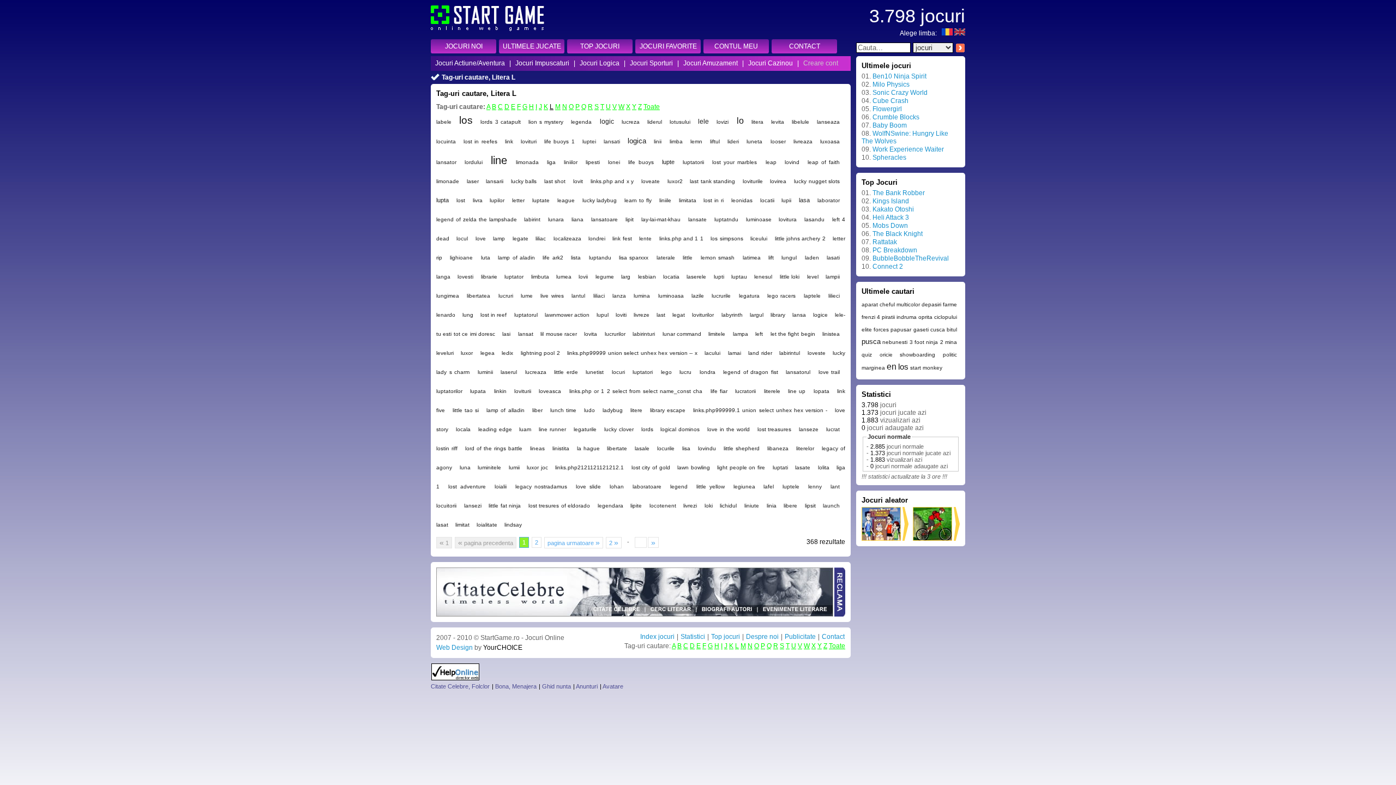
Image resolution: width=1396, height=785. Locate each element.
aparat (870, 304)
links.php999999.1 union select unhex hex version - (760, 410)
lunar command (682, 334)
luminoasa (671, 296)
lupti (719, 277)
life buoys (640, 162)
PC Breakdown (894, 250)
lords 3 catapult (500, 122)
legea (487, 353)
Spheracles (889, 157)
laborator (828, 200)
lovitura (788, 219)
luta (485, 258)
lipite (636, 506)
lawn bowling (693, 467)
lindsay (513, 525)
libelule (800, 122)
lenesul (763, 277)
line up (796, 391)
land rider (760, 353)
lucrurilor (615, 334)
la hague (588, 448)
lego (666, 372)
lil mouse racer (558, 334)
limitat (462, 525)
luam (525, 429)
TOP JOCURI (599, 46)
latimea (752, 258)
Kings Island (890, 201)
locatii (767, 200)
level (813, 277)
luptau (739, 277)
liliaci (599, 296)
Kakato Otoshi (893, 209)
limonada (527, 162)
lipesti (593, 162)
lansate (697, 219)
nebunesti (894, 342)
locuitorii (446, 506)
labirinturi (644, 334)
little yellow (710, 487)
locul (462, 238)
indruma (906, 317)
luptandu (600, 258)
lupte (668, 162)
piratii (888, 317)
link (509, 141)
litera (757, 122)
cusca (937, 330)
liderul (654, 122)
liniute (751, 506)
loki (709, 506)
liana (577, 219)
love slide (588, 487)
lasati (833, 258)
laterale (666, 258)
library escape (667, 410)
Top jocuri (725, 637)
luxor (467, 353)
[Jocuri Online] (487, 29)
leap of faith (824, 162)
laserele (696, 277)
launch (831, 506)
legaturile (585, 429)
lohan (617, 487)
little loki (789, 277)
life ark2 (553, 258)
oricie (886, 355)
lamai (734, 353)
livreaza (803, 141)
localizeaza (567, 238)
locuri (618, 372)
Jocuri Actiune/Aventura (470, 63)
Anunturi (587, 686)
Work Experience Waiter (908, 149)
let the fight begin (793, 334)
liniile (665, 200)
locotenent (662, 506)
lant (835, 487)
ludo (589, 410)
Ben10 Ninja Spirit (899, 76)
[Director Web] (456, 678)
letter (518, 200)
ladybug (613, 410)
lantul (578, 296)
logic (607, 121)
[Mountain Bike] (936, 524)
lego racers (781, 296)
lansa (799, 315)
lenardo (445, 315)
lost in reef (493, 315)
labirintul (789, 353)
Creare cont (820, 63)
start (915, 368)
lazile (697, 296)
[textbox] (883, 48)
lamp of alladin (505, 410)
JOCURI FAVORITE (668, 46)
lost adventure (467, 487)
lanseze (809, 429)
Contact (833, 637)
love (481, 238)
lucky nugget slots (817, 181)
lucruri (505, 296)
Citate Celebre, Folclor (460, 686)
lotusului (680, 122)
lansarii (494, 181)
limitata (687, 200)
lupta (442, 200)
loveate (650, 181)
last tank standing (712, 181)
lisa (686, 448)
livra (478, 200)
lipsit (810, 506)
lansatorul (798, 372)
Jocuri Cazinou (770, 63)
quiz (867, 355)
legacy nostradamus (541, 487)
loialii (501, 487)
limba (676, 141)
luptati (780, 467)
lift (771, 258)
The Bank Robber (898, 193)
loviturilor (703, 315)
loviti (621, 315)
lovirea (778, 181)
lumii (514, 467)
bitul (952, 330)
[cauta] (960, 47)
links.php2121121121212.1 (589, 467)
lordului (474, 162)
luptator (514, 277)
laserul (509, 372)
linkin (500, 391)
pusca (871, 341)
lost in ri (713, 200)
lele (703, 121)
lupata (478, 391)
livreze (641, 315)
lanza (619, 296)
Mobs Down (890, 226)
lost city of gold (650, 467)
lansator (446, 162)
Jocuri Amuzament (710, 63)
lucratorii (745, 391)
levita (777, 122)
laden (812, 258)
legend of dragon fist (750, 372)
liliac (540, 238)
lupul (603, 315)
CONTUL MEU (736, 46)
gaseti (921, 330)
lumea (563, 277)
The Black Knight (897, 234)
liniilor (570, 162)
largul (756, 315)
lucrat (833, 429)
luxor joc (537, 467)
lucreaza (535, 372)
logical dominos (680, 429)
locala (463, 429)
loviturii (522, 391)
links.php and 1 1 (681, 238)
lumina (642, 296)
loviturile (753, 181)
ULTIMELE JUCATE (532, 46)
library (778, 315)
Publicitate (800, 637)
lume (527, 296)
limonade (447, 181)
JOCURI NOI (464, 46)
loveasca (550, 391)
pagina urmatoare (573, 542)
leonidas (742, 200)
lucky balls (524, 181)
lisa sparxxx (633, 258)
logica (637, 141)
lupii (786, 200)
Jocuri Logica (599, 63)
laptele (812, 296)
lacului (712, 353)
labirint (532, 219)
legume (604, 277)
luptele (791, 487)
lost (460, 200)
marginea (873, 368)
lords (647, 429)
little (688, 258)
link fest (621, 238)
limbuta (540, 277)
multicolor (908, 304)
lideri (733, 141)
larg (625, 277)
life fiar (719, 391)
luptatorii (693, 162)
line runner (552, 429)
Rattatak (884, 242)
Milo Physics (891, 84)
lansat (525, 334)
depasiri (931, 304)
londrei (596, 238)
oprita (925, 317)
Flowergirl (887, 109)
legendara (610, 506)
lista (576, 258)
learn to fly (638, 200)
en (891, 366)
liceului (758, 238)
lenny (815, 487)
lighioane (461, 258)
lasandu (814, 219)
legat (678, 315)
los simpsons (727, 238)
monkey (932, 368)
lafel (768, 487)
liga (551, 162)
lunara (556, 219)
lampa (740, 334)
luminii (485, 372)
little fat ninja (505, 506)
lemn (696, 141)
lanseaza (828, 122)
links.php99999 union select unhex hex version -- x (632, 353)
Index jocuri (657, 637)
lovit (578, 181)
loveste (817, 353)
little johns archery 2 (800, 238)
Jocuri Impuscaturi (542, 63)
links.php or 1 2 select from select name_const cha (636, 391)
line (499, 160)
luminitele (489, 467)
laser (473, 181)
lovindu (707, 448)
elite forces (875, 330)
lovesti (465, 277)
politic (950, 355)
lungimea (447, 296)
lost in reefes (480, 141)
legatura (749, 296)
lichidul (728, 506)
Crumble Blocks (895, 117)
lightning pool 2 (540, 353)
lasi (506, 334)
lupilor (497, 200)
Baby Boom (889, 125)
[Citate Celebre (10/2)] (634, 614)
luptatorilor (449, 391)
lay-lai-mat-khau (661, 219)
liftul (715, 141)
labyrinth (732, 315)
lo (740, 120)
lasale (642, 448)
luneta (754, 141)
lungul (789, 258)
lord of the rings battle (493, 448)
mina (951, 342)
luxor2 (675, 181)
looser (778, 141)
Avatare (613, 686)
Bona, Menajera (516, 686)
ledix (507, 353)
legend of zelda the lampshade (476, 219)
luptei (589, 141)
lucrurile (721, 296)
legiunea (744, 487)
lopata (821, 391)
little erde (566, 372)
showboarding (917, 355)
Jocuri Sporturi (651, 63)
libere (790, 506)
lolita (823, 467)
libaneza (778, 448)
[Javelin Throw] (885, 524)
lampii (833, 277)
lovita (590, 334)
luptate (541, 200)
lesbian (647, 277)
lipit (629, 219)
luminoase (759, 219)
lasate (802, 467)
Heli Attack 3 (890, 217)
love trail (829, 372)
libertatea (478, 296)
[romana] (947, 33)
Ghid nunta (556, 686)
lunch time (563, 410)
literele (772, 391)
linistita (560, 448)
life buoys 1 (559, 141)
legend (679, 487)
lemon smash (718, 258)
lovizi (723, 122)
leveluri (445, 353)
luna (465, 467)
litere (636, 410)
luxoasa (830, 141)
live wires (551, 296)
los (466, 120)
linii (657, 141)
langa (443, 277)
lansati (612, 141)
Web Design (454, 647)
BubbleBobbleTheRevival (910, 258)
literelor (805, 448)
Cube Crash (890, 101)
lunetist (595, 372)
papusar (900, 330)
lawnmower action (567, 315)
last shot (555, 181)
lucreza (631, 122)
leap (771, 162)
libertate (617, 448)
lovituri (529, 141)
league (566, 200)
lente (645, 238)
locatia (671, 277)
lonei (614, 162)
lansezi (473, 506)
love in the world (728, 429)
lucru (685, 372)
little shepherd (742, 448)
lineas (537, 448)
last (661, 315)
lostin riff (447, 448)
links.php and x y (612, 181)
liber (537, 410)
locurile (666, 448)
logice (820, 315)
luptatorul (526, 315)
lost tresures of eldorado (559, 506)
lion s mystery (545, 122)
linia (772, 506)
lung (467, 315)
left (759, 334)
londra (707, 372)
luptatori (643, 372)
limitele (716, 334)
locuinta (446, 141)
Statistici (693, 637)
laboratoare (647, 487)
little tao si (466, 410)
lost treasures (774, 429)
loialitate (487, 525)
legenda (581, 122)
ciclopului (945, 317)
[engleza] (959, 33)
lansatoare (604, 219)
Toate (651, 107)
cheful (887, 304)
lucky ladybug (599, 200)
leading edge (495, 429)
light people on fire (741, 467)
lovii (583, 277)
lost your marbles (734, 162)
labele (444, 122)
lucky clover (619, 429)
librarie (489, 277)
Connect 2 (887, 266)
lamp (499, 238)
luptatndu (726, 219)
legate (520, 238)
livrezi (690, 506)
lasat (442, 525)
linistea (831, 334)
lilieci (834, 296)
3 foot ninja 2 (926, 342)
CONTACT (804, 46)
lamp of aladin (516, 258)
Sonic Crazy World (900, 92)
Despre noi (762, 637)
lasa (804, 200)
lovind (792, 162)
